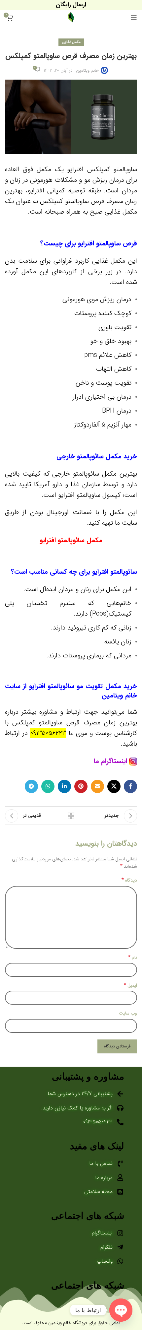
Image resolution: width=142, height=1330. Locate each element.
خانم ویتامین (87, 70)
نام (132, 957)
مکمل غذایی (71, 42)
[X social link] (114, 786)
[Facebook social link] (130, 786)
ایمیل (130, 985)
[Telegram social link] (31, 786)
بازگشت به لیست (71, 816)
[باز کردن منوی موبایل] (133, 17)
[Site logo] (71, 17)
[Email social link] (97, 786)
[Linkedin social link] (64, 786)
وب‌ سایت (128, 1013)
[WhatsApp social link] (47, 786)
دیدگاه (129, 880)
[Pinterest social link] (81, 786)
